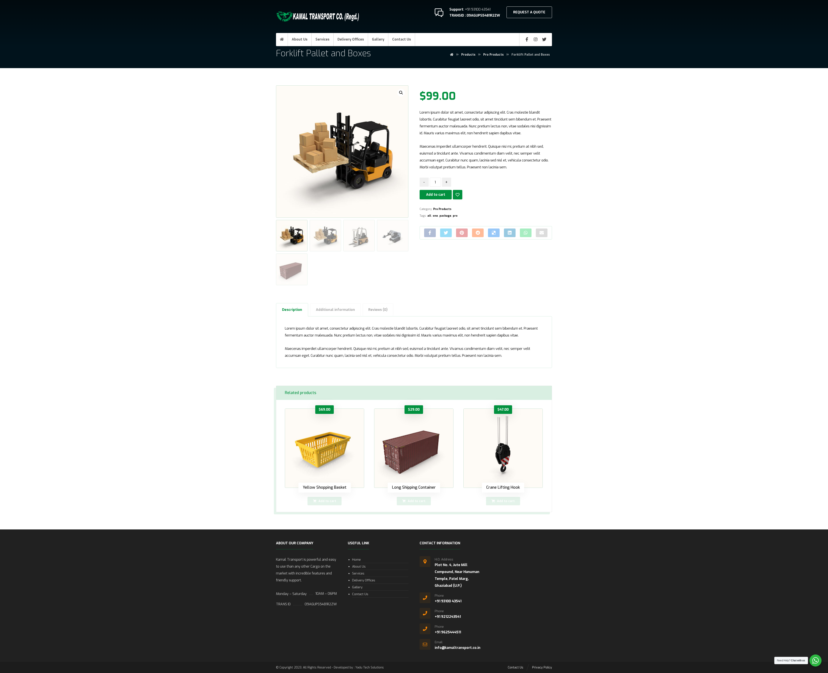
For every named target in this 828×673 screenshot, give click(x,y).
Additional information (335, 309)
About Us (359, 566)
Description (292, 309)
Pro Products (442, 209)
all (429, 216)
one (435, 216)
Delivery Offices (363, 580)
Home (356, 559)
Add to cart (435, 194)
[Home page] (451, 55)
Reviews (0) (377, 309)
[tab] (292, 309)
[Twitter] (544, 39)
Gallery (357, 587)
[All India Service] (319, 17)
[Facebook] (527, 39)
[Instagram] (535, 39)
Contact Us (360, 594)
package (445, 216)
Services (358, 573)
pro (455, 216)
